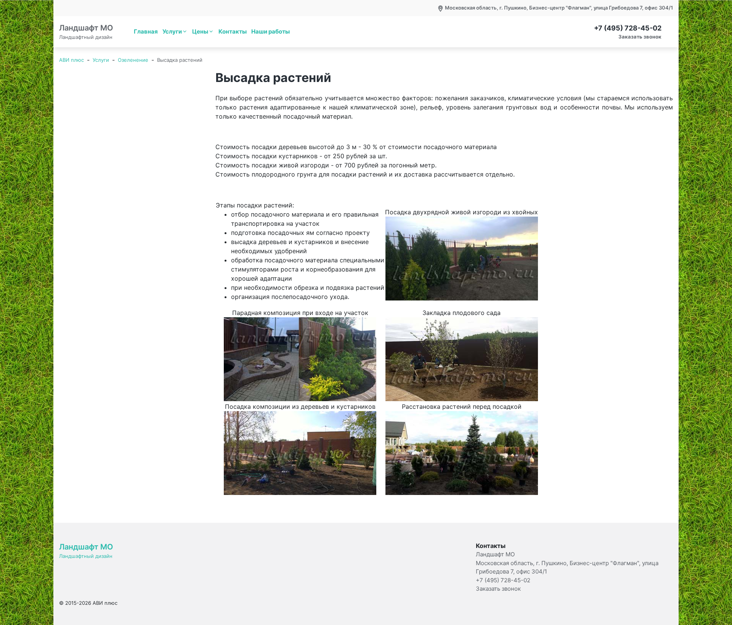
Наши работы (270, 31)
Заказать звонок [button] (639, 37)
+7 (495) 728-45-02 (627, 28)
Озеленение (133, 60)
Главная (146, 31)
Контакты (232, 31)
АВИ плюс (71, 60)
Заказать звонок (498, 588)
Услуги (172, 31)
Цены (200, 31)
